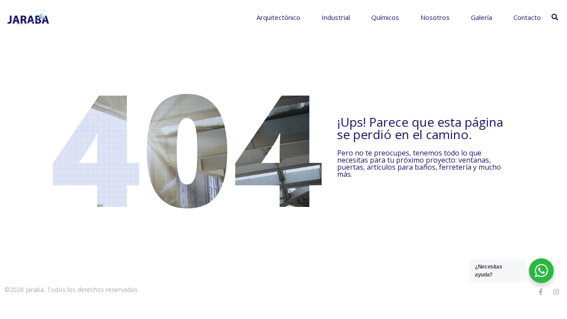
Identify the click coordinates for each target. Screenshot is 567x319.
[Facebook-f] (540, 291)
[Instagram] (556, 291)
